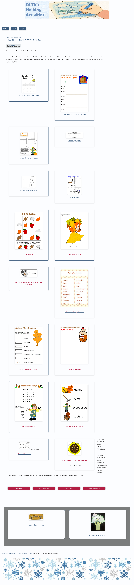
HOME (5, 29)
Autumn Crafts (69, 488)
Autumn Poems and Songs (94, 488)
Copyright (31, 553)
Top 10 (23, 29)
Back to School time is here (36, 525)
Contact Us (5, 553)
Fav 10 (14, 29)
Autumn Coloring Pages (44, 488)
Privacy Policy (12, 553)
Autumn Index (19, 488)
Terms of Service (22, 553)
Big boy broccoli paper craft (98, 535)
